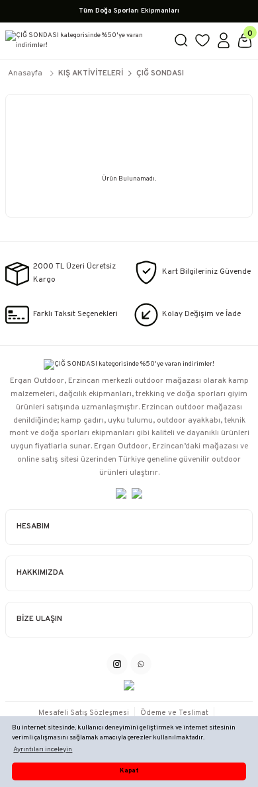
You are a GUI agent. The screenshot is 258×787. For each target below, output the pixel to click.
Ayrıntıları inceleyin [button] (42, 749)
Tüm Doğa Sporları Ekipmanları (129, 11)
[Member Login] (224, 40)
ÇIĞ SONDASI (160, 73)
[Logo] (84, 40)
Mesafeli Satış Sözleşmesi (83, 713)
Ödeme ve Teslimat (174, 713)
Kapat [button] (129, 771)
